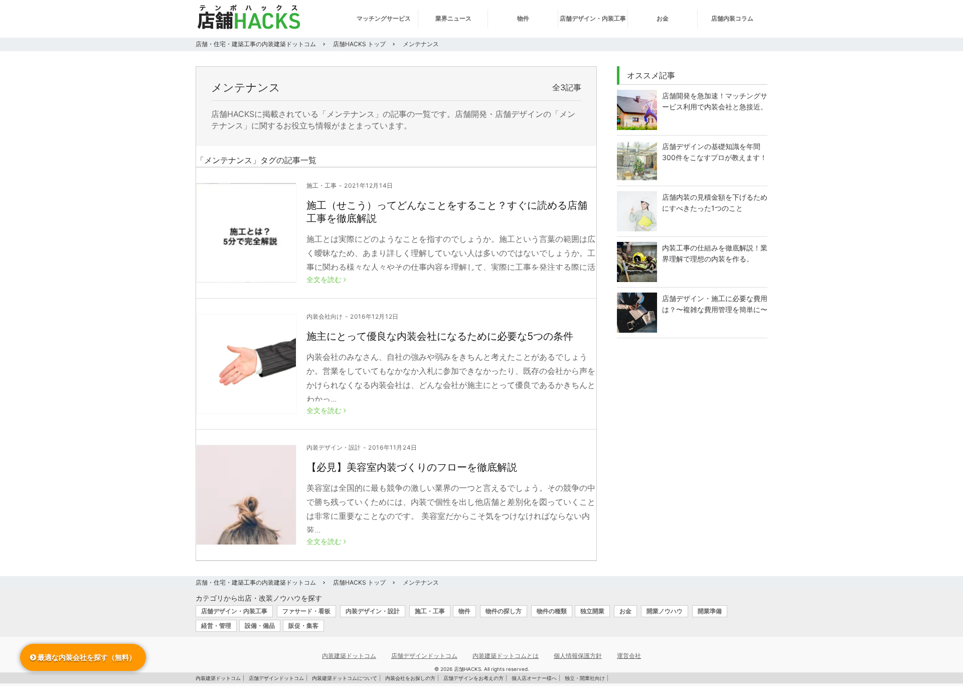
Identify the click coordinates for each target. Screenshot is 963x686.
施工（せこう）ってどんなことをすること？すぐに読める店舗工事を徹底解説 (446, 211)
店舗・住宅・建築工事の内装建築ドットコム (256, 44)
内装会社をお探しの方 (410, 678)
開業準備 (710, 611)
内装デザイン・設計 (333, 448)
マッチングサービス (384, 18)
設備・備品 (260, 625)
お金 (663, 18)
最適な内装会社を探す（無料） (86, 657)
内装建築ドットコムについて (344, 678)
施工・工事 (321, 186)
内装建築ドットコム (349, 655)
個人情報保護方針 (578, 655)
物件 (523, 18)
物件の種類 (552, 611)
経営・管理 (216, 625)
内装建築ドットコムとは (505, 655)
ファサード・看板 (306, 611)
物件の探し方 (504, 611)
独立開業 (592, 611)
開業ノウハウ (665, 611)
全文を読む (325, 279)
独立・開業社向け (585, 678)
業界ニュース (453, 18)
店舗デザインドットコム (424, 655)
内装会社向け (324, 317)
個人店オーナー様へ (534, 678)
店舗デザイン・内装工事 (593, 18)
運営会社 (629, 655)
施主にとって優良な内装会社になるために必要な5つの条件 (439, 336)
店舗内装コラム (732, 18)
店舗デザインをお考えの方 (473, 678)
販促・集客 (303, 625)
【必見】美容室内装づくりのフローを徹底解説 (411, 467)
